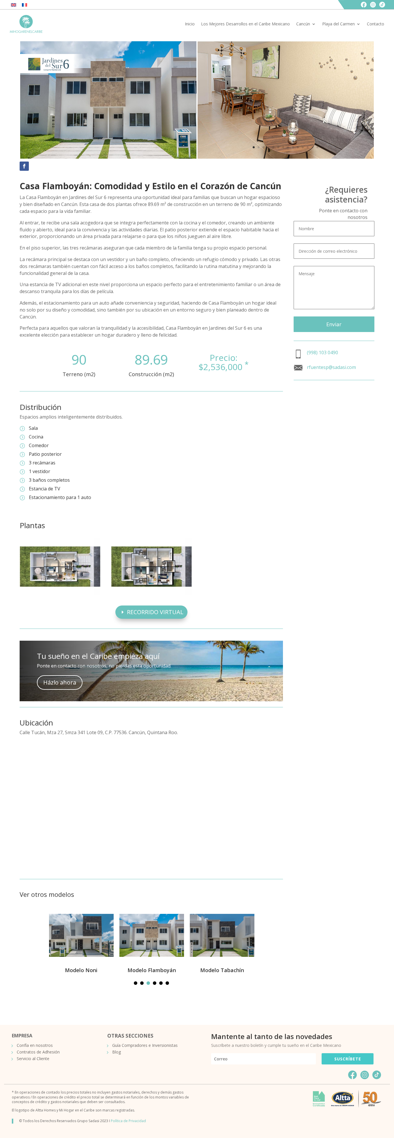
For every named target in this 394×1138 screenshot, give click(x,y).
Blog (116, 1052)
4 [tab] (154, 983)
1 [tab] (135, 983)
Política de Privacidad (128, 1120)
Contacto (375, 24)
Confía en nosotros (35, 1045)
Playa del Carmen (338, 24)
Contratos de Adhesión (38, 1052)
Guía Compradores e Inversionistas (145, 1045)
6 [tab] (167, 983)
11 (303, 147)
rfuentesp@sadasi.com (331, 367)
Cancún (303, 24)
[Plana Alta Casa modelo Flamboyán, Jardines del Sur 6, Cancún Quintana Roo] (151, 593)
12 (308, 147)
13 (313, 147)
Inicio (190, 24)
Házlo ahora (59, 682)
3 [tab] (148, 983)
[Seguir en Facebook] (24, 166)
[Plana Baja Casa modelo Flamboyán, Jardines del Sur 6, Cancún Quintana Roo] (60, 593)
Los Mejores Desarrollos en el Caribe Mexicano (245, 24)
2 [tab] (142, 983)
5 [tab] (161, 983)
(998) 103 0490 (322, 352)
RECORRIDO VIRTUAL (155, 612)
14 (317, 147)
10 (298, 147)
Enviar (334, 324)
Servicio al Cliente (33, 1058)
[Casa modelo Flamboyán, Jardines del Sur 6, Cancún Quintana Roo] (286, 157)
